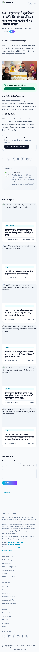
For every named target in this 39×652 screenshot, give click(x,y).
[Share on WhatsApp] (9, 159)
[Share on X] (14, 159)
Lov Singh (5, 28)
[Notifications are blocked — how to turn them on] (30, 3)
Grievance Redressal (9, 603)
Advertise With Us (8, 600)
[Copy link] (31, 159)
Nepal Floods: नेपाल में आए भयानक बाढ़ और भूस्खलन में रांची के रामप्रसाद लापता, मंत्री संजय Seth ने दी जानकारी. (19, 312)
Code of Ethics (7, 563)
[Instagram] (9, 636)
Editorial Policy (7, 560)
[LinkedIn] (22, 636)
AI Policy (5, 573)
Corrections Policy (8, 570)
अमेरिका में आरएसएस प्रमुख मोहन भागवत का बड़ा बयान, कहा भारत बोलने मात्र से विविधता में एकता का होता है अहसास (19, 354)
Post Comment (10, 483)
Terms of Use (6, 616)
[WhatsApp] (27, 636)
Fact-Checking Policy (9, 567)
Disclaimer (5, 620)
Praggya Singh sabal (28, 239)
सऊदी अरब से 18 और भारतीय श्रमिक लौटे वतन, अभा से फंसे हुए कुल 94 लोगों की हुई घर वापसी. (19, 232)
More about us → (8, 550)
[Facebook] (13, 636)
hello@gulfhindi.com (15, 542)
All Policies (5, 623)
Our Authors (6, 593)
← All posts (6, 492)
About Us (5, 586)
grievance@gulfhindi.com (20, 547)
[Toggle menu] (35, 3)
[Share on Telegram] (27, 159)
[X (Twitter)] (4, 636)
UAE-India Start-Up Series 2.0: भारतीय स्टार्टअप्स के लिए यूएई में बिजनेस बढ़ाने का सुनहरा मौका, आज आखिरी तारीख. (19, 436)
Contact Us (6, 590)
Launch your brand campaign (16, 146)
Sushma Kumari (29, 278)
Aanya (32, 402)
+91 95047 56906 (13, 544)
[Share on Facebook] (18, 159)
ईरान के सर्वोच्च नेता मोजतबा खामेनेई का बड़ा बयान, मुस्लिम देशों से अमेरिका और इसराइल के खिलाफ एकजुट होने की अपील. (19, 395)
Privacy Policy (7, 613)
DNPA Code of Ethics (9, 577)
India (12, 31)
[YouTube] (18, 636)
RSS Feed (5, 626)
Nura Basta (31, 319)
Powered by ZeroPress (19, 649)
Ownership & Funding (9, 596)
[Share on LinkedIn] (22, 159)
